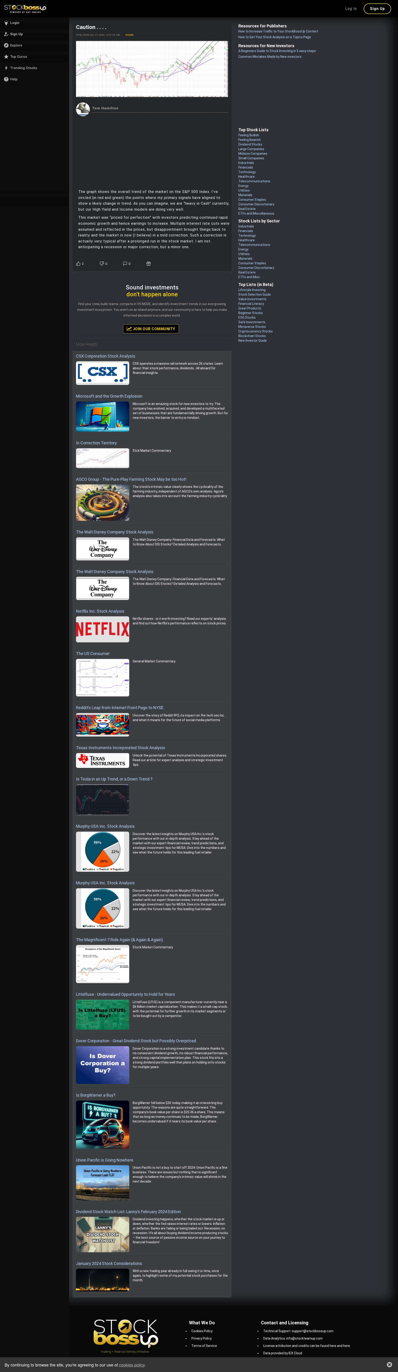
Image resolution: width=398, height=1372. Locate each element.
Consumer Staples (252, 199)
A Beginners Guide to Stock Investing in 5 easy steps (277, 51)
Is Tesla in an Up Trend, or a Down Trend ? (114, 779)
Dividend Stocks (250, 144)
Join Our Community (153, 329)
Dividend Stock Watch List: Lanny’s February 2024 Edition (128, 1211)
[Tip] (149, 263)
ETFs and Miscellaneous (256, 213)
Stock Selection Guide (254, 294)
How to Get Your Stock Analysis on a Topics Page (274, 37)
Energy (243, 186)
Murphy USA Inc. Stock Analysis (105, 826)
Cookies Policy (202, 1331)
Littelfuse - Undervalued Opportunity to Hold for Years (125, 994)
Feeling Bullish (248, 135)
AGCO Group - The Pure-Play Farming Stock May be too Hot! (131, 479)
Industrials (246, 163)
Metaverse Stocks (252, 327)
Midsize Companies (252, 153)
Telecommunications (254, 181)
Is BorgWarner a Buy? (95, 1095)
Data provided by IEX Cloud (282, 1353)
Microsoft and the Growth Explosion (109, 396)
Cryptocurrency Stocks (255, 331)
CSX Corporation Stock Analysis (105, 356)
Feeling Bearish (249, 140)
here (333, 1346)
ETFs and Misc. (249, 277)
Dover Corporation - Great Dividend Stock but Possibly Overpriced (136, 1040)
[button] (34, 22)
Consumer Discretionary (256, 204)
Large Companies (251, 149)
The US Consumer (93, 653)
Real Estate (247, 209)
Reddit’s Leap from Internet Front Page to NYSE (120, 707)
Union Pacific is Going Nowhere (104, 1160)
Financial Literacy (251, 304)
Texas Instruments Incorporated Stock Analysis (120, 747)
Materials (245, 195)
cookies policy (131, 1365)
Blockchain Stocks (252, 336)
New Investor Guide (252, 340)
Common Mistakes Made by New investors (269, 56)
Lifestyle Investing (252, 290)
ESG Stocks (247, 317)
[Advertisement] (152, 151)
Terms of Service (204, 1346)
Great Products (249, 308)
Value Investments (252, 299)
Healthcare (246, 176)
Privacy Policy (201, 1338)
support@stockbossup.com (313, 1331)
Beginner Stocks (250, 313)
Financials (245, 167)
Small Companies (251, 158)
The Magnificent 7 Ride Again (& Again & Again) (119, 939)
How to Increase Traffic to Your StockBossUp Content (278, 31)
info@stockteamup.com (304, 1338)
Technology (247, 172)
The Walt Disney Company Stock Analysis (114, 532)
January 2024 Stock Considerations (109, 1263)
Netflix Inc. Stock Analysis (100, 611)
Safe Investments (251, 322)
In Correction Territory (96, 442)
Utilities (244, 190)
